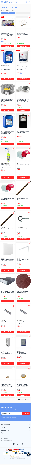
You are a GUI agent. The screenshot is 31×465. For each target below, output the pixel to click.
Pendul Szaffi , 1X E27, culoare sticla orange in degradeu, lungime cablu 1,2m (22, 385)
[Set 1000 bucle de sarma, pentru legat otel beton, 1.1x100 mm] (7, 89)
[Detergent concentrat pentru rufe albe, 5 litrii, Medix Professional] (7, 56)
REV (17, 129)
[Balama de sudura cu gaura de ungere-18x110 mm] (7, 311)
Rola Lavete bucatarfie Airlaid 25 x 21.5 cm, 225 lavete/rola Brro (22, 68)
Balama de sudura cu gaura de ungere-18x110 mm (7, 322)
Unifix (18, 32)
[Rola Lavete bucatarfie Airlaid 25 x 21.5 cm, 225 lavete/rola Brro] (23, 56)
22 (25, 399)
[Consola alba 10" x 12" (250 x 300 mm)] (23, 249)
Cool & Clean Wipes (5, 32)
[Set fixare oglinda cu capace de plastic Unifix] (23, 23)
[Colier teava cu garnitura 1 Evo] (23, 218)
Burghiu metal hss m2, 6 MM (6, 229)
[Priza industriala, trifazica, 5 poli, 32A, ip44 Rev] (23, 154)
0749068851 (5, 438)
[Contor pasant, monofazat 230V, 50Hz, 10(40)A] (23, 120)
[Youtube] (13, 444)
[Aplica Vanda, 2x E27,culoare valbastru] (23, 342)
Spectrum (3, 258)
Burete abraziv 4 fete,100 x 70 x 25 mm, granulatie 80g (7, 292)
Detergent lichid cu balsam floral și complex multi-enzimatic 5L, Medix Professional (7, 132)
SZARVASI (19, 351)
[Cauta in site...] (26, 2)
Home (2, 351)
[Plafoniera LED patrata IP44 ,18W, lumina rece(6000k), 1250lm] (7, 249)
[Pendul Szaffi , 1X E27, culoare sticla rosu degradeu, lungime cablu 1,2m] (7, 374)
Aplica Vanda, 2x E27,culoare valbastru (22, 353)
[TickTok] (17, 444)
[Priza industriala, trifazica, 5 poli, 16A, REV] (7, 188)
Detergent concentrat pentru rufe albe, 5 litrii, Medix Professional (7, 68)
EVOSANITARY (20, 227)
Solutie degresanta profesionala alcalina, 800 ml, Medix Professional (7, 166)
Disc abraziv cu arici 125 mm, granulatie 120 (22, 292)
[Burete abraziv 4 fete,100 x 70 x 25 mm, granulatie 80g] (7, 281)
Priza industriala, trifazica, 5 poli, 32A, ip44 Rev (23, 165)
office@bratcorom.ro (7, 440)
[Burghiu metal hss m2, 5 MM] (23, 188)
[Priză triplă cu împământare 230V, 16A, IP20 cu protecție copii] (7, 342)
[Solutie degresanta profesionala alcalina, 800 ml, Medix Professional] (7, 154)
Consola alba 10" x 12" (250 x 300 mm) (23, 260)
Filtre (8, 13)
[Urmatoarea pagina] (28, 399)
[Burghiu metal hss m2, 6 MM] (7, 218)
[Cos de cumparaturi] (29, 2)
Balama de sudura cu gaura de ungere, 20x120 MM (23, 322)
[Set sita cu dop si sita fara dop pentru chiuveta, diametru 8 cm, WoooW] (23, 89)
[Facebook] (9, 444)
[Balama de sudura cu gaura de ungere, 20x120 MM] (23, 311)
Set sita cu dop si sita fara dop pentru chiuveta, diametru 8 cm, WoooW (23, 100)
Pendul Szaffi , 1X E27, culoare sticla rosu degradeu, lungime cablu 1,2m (7, 385)
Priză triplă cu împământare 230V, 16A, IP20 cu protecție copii (7, 353)
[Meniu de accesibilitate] (29, 454)
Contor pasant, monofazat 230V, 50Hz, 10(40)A (23, 132)
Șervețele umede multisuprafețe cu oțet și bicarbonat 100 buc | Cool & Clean (7, 34)
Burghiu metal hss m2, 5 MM (22, 199)
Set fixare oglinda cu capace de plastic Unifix (22, 34)
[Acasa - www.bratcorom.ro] (11, 2)
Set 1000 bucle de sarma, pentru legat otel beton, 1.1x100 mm (7, 100)
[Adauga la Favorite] (13, 17)
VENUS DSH (19, 197)
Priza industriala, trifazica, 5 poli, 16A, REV (7, 199)
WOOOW (19, 98)
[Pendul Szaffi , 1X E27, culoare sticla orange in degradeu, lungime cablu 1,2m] (23, 374)
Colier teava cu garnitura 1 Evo (23, 229)
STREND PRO (4, 98)
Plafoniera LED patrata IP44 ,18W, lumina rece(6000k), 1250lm (7, 261)
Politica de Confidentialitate (11, 417)
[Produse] (2, 2)
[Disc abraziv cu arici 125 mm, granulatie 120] (23, 281)
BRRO (18, 65)
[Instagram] (22, 444)
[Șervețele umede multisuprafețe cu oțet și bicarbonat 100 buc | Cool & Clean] (7, 23)
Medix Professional (5, 65)
